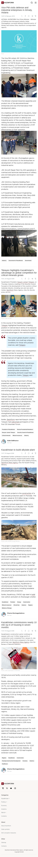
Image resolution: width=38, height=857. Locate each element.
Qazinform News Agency (9, 462)
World (3, 812)
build (33, 594)
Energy (19, 602)
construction (26, 493)
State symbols (5, 829)
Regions (30, 605)
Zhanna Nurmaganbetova (15, 613)
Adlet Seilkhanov (13, 440)
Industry (4, 260)
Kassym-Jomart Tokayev (25, 282)
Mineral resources (17, 435)
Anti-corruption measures (8, 833)
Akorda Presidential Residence (25, 429)
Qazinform (10, 290)
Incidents (4, 816)
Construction (26, 602)
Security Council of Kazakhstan (25, 432)
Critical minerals (6, 435)
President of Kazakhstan (8, 429)
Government (28, 260)
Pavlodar (12, 602)
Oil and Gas (16, 605)
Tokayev (4, 325)
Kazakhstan (5, 602)
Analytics (4, 809)
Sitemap (3, 842)
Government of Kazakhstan (16, 260)
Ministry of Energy (6, 608)
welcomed (15, 422)
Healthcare (5, 764)
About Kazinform (6, 825)
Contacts (4, 846)
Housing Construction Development (11, 761)
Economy (25, 761)
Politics (3, 802)
